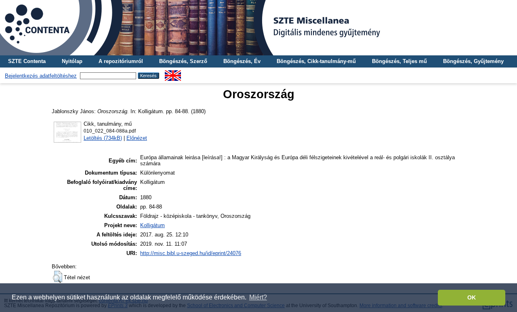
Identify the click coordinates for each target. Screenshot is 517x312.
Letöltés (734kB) (103, 138)
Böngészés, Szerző (183, 61)
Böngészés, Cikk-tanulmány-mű (316, 61)
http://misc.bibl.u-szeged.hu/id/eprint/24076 (190, 253)
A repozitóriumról (121, 61)
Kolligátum (152, 225)
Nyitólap (72, 61)
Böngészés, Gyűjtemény (473, 61)
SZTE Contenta (27, 61)
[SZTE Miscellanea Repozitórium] (258, 27)
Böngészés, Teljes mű (399, 61)
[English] (173, 73)
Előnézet (136, 138)
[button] (57, 277)
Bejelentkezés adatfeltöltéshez (41, 76)
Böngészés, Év (242, 61)
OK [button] (471, 297)
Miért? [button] (258, 297)
